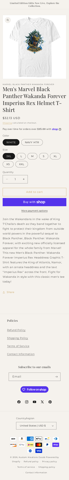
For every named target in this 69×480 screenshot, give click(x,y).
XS (8, 164)
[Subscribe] (56, 377)
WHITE (11, 142)
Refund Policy (16, 330)
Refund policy (31, 461)
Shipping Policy (17, 338)
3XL (8, 156)
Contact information (36, 472)
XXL (21, 164)
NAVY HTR (32, 142)
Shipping (7, 123)
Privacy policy (49, 461)
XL (55, 156)
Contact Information (20, 354)
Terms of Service (18, 346)
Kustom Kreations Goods (32, 457)
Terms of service (26, 467)
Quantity (8, 172)
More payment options (34, 210)
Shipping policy (46, 467)
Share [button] (10, 292)
